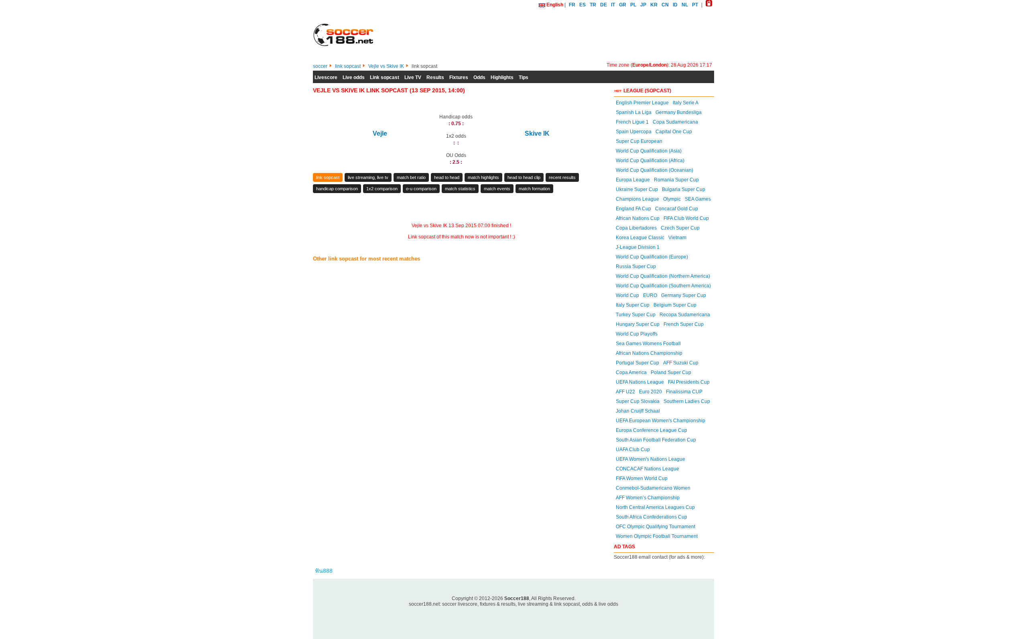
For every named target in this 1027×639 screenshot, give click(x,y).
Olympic (672, 199)
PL (633, 5)
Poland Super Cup (671, 372)
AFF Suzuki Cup (680, 363)
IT (613, 5)
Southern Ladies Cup (687, 401)
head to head (446, 177)
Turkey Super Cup (636, 314)
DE (603, 5)
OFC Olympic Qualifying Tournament (655, 526)
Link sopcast (384, 77)
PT (695, 5)
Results (435, 77)
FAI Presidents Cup (689, 382)
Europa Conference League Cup (651, 430)
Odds (479, 77)
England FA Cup (633, 209)
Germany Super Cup (683, 295)
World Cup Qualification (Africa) (650, 160)
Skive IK (537, 133)
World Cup (627, 295)
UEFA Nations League (640, 382)
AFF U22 (625, 392)
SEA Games (698, 199)
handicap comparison (337, 188)
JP (643, 5)
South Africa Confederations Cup (651, 517)
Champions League (637, 199)
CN (665, 5)
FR (572, 5)
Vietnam (677, 237)
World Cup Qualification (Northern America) (663, 276)
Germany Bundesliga (679, 112)
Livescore (326, 77)
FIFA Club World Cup (686, 218)
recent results (562, 177)
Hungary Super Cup (638, 324)
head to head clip (523, 177)
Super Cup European (639, 141)
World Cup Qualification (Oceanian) (654, 170)
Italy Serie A (685, 103)
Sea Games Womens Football (648, 343)
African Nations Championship (649, 353)
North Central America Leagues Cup (655, 507)
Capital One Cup (674, 131)
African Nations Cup (638, 218)
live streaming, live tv (368, 177)
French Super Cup (684, 324)
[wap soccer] (709, 5)
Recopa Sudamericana (685, 314)
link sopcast (327, 177)
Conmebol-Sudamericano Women (653, 488)
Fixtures (458, 77)
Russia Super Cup (636, 266)
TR (593, 5)
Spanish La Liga (634, 112)
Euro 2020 (650, 392)
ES (582, 5)
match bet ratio (411, 177)
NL (685, 5)
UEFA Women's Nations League (650, 459)
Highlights (502, 77)
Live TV (412, 77)
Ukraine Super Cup (637, 189)
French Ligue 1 (632, 122)
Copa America (631, 372)
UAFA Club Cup (633, 449)
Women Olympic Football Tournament (657, 536)
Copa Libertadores (636, 228)
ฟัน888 (324, 571)
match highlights (483, 177)
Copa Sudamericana (675, 122)
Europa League (633, 180)
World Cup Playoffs (637, 334)
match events (497, 188)
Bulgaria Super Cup (683, 189)
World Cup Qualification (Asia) (649, 151)
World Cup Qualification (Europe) (652, 257)
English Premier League (642, 103)
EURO (650, 295)
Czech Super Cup (680, 228)
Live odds (354, 77)
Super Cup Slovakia (638, 401)
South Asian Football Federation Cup (656, 440)
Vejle (380, 133)
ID (675, 5)
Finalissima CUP (684, 392)
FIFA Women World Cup (642, 478)
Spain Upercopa (634, 131)
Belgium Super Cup (675, 305)
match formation (534, 188)
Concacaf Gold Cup (676, 209)
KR (654, 5)
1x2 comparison (382, 188)
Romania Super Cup (676, 180)
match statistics (460, 188)
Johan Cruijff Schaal (638, 411)
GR (622, 5)
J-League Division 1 (638, 247)
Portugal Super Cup (637, 363)
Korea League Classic (640, 237)
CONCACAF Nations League (647, 469)
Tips (523, 77)
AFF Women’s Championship (648, 498)
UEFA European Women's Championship (660, 420)
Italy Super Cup (632, 305)
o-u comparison (421, 188)
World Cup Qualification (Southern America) (663, 286)
